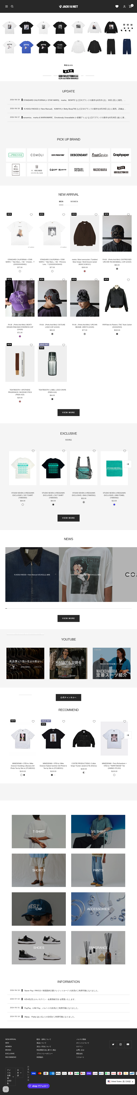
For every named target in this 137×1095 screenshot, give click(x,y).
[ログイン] (124, 6)
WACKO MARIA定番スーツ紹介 (111, 664)
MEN (61, 202)
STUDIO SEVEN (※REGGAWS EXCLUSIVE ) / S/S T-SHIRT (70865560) (22, 495)
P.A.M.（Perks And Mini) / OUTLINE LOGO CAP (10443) (52, 326)
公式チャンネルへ (68, 697)
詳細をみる (68, 65)
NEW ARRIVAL (10, 1039)
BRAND (8, 1050)
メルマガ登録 (81, 1039)
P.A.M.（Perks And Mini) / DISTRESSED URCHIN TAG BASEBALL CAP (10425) (117, 261)
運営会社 (79, 1054)
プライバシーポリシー (45, 1054)
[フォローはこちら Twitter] (113, 1044)
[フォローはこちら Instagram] (120, 1044)
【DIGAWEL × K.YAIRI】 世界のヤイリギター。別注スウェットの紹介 (25, 664)
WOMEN (74, 202)
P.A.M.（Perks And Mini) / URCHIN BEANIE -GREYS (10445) (84, 326)
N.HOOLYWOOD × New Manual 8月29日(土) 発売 (32, 575)
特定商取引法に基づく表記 (46, 1050)
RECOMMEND (10, 1057)
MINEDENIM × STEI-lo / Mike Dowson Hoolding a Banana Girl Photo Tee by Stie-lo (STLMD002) (23, 766)
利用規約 (40, 1057)
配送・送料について (44, 1039)
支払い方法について (44, 1046)
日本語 (18, 1072)
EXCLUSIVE (9, 1054)
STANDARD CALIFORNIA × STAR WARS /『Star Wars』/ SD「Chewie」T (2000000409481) (20, 262)
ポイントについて (82, 1043)
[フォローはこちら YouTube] (128, 1044)
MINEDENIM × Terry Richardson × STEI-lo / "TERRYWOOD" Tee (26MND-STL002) (114, 766)
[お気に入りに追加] (31, 214)
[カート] (130, 6)
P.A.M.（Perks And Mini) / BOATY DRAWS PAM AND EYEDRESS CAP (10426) (20, 327)
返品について (41, 1043)
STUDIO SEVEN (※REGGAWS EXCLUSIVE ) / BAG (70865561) (84, 494)
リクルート (80, 1057)
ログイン (79, 1046)
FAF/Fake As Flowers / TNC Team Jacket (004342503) (117, 326)
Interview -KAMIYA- (68, 664)
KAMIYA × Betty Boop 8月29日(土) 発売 (86, 575)
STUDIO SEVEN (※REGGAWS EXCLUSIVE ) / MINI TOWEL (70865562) (114, 495)
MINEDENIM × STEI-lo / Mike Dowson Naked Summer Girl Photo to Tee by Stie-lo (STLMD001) (53, 766)
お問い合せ (80, 1050)
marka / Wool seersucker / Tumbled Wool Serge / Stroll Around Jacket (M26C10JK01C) (85, 262)
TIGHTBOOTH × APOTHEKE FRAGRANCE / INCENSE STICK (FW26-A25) (20, 392)
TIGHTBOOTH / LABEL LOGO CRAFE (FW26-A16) (52, 391)
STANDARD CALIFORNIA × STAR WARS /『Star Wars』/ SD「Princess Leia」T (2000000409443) (52, 262)
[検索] (12, 6)
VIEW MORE (68, 413)
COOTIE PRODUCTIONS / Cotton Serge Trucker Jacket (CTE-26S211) (84, 765)
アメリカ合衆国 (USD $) (9, 1076)
